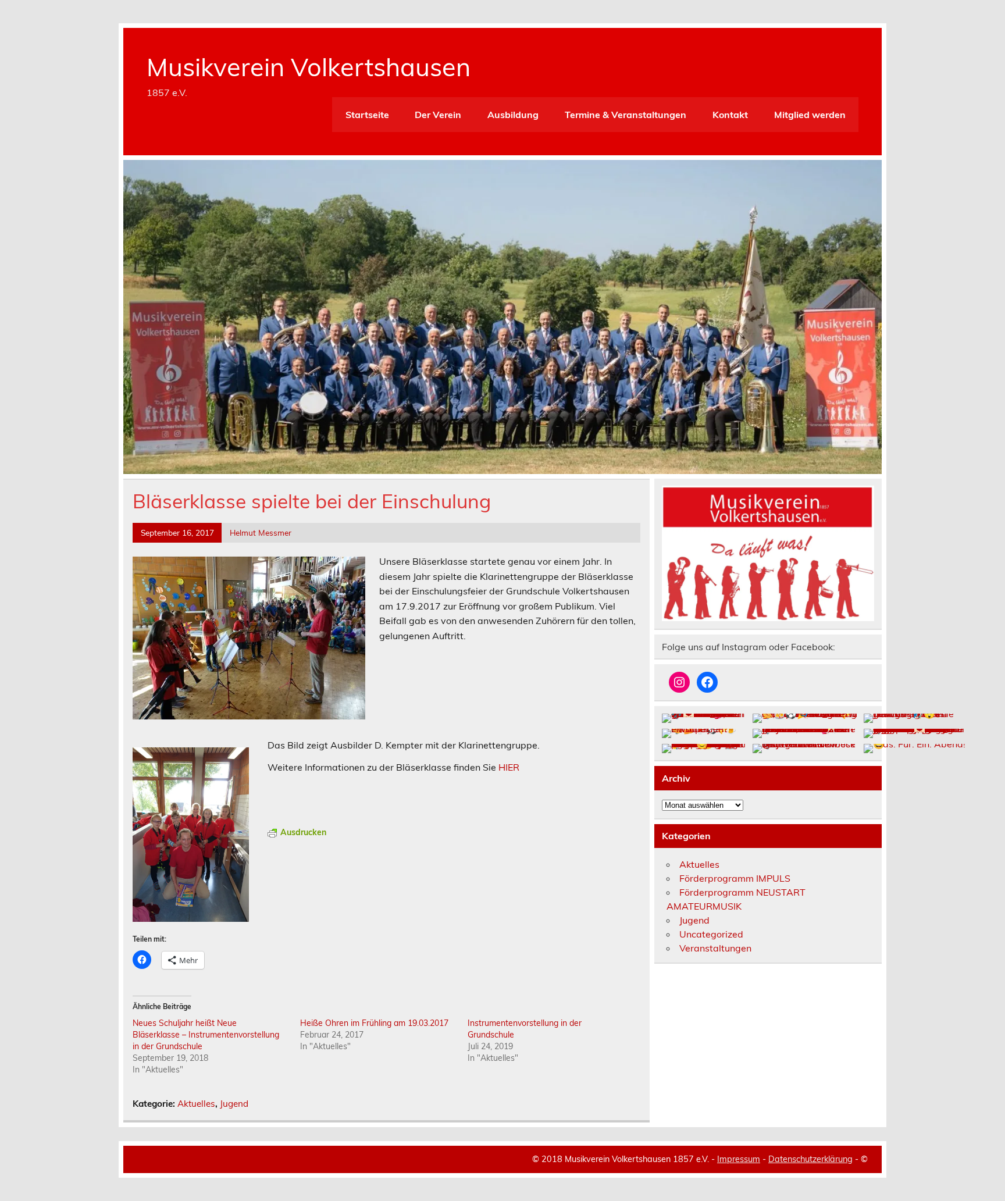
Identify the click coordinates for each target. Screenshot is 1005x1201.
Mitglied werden (810, 114)
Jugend (234, 1103)
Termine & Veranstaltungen (625, 114)
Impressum (738, 1159)
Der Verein (438, 114)
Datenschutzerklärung (810, 1159)
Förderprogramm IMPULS (734, 878)
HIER (508, 767)
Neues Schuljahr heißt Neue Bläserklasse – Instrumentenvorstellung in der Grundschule (206, 1035)
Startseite (367, 114)
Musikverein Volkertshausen (309, 67)
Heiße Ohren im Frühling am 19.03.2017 (374, 1023)
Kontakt (730, 114)
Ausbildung (513, 114)
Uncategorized (711, 934)
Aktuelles (196, 1103)
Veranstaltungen (715, 948)
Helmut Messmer (260, 532)
